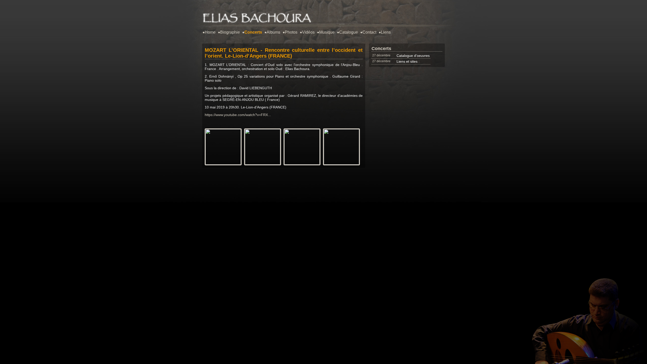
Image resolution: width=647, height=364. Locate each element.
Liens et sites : (408, 61)
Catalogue (348, 32)
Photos (291, 32)
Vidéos (308, 32)
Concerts (253, 32)
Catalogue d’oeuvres (413, 56)
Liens (386, 32)
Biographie (230, 32)
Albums (273, 32)
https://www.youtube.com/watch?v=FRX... (238, 115)
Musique (327, 32)
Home (210, 32)
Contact (369, 32)
